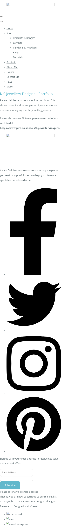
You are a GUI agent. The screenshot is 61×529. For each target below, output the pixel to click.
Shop (9, 33)
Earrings (17, 42)
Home (10, 28)
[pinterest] (34, 451)
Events (10, 72)
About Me (12, 67)
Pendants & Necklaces (25, 47)
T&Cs (9, 81)
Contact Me (13, 76)
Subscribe (10, 485)
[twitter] (34, 330)
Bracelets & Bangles (24, 37)
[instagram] (34, 393)
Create (33, 506)
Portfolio (11, 62)
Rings (16, 52)
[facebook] (34, 274)
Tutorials (18, 57)
